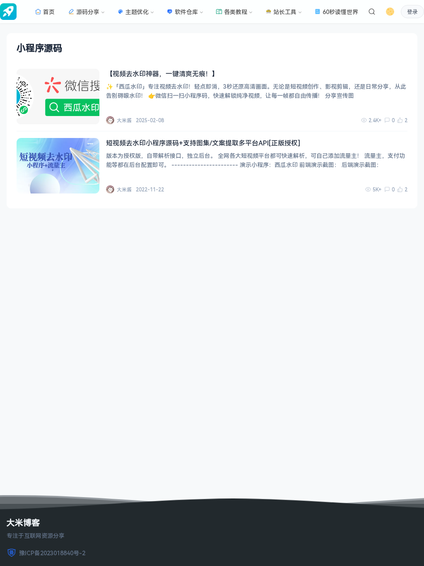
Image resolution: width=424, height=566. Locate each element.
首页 (49, 12)
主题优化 (137, 12)
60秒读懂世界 (340, 12)
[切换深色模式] (390, 11)
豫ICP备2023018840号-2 (52, 553)
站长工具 (284, 12)
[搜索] (371, 11)
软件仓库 (186, 12)
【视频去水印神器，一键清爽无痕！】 (162, 73)
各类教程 (235, 12)
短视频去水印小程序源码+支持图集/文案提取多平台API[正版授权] (203, 143)
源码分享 (87, 12)
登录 (412, 12)
